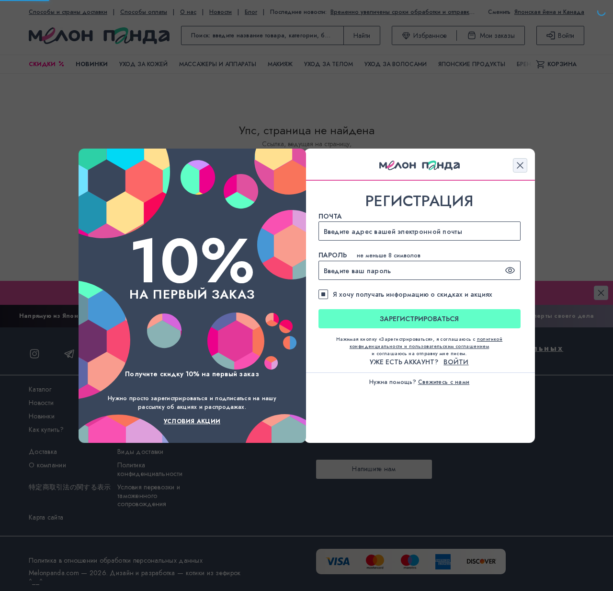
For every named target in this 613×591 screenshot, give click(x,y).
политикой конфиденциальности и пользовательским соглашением (426, 343)
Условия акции (192, 421)
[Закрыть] (520, 165)
